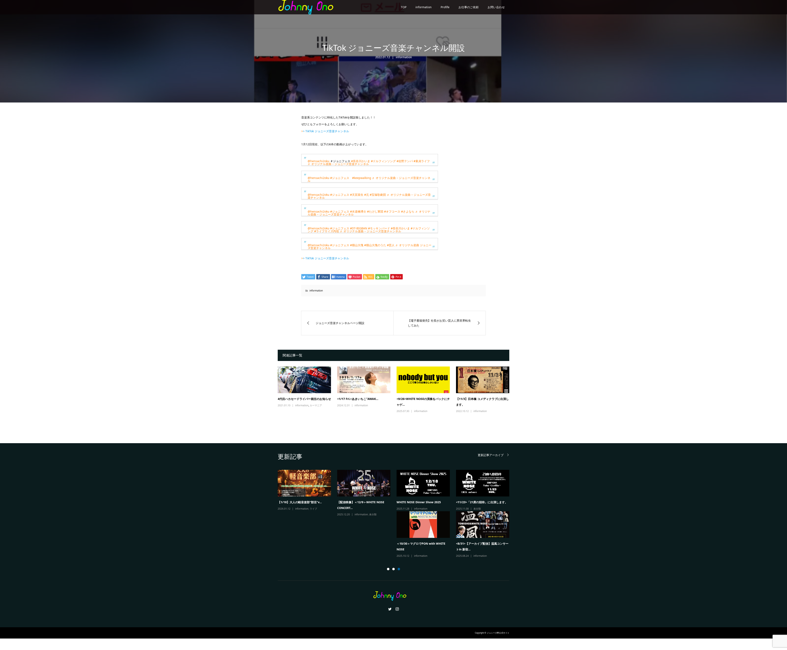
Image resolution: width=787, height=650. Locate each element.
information (423, 7)
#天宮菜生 (356, 195)
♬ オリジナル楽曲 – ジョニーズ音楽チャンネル (338, 164)
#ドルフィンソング (383, 161)
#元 (366, 195)
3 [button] (399, 569)
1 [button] (388, 569)
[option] (396, 490)
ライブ (491, 508)
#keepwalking (361, 178)
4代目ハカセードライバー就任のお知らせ (304, 399)
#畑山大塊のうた (375, 245)
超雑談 (371, 508)
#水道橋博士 (358, 211)
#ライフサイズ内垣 (326, 231)
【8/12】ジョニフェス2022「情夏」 (301, 502)
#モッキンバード (379, 228)
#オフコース (392, 211)
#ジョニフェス (339, 178)
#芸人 (391, 245)
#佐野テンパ (405, 161)
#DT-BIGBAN (358, 228)
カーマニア (316, 405)
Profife (445, 7)
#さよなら (407, 211)
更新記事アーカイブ (491, 454)
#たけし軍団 (375, 211)
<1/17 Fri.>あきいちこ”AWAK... (357, 399)
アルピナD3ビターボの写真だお (357, 502)
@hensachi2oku (318, 161)
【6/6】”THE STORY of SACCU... (478, 502)
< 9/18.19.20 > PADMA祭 (413, 502)
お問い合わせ (496, 7)
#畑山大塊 (356, 245)
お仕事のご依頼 (468, 7)
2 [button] (393, 569)
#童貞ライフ (422, 161)
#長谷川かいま (360, 161)
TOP (403, 7)
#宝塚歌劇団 (378, 195)
